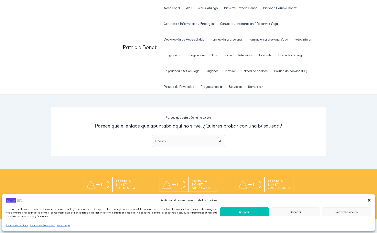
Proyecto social (211, 87)
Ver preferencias (346, 212)
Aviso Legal (63, 225)
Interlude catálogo (291, 55)
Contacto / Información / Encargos (189, 24)
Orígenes (212, 71)
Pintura (230, 71)
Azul (189, 8)
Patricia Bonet (140, 47)
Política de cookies (17, 225)
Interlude (265, 55)
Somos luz (255, 87)
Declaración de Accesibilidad (184, 39)
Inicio (228, 55)
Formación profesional (226, 39)
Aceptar (244, 212)
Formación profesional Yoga (268, 39)
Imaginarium (172, 55)
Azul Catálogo (208, 8)
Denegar (295, 212)
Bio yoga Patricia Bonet (279, 8)
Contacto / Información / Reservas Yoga (249, 24)
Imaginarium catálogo (203, 55)
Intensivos (245, 55)
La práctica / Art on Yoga (181, 71)
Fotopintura (302, 39)
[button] (369, 200)
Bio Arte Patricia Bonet (240, 8)
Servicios (235, 87)
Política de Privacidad (42, 225)
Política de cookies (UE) (290, 71)
